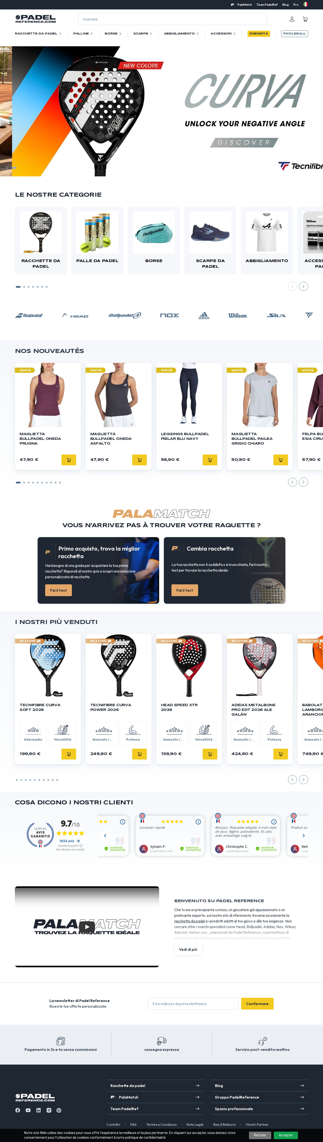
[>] (311, 111)
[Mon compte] (292, 19)
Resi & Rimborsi (224, 1124)
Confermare (257, 1003)
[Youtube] (28, 1110)
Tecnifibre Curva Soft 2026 (40, 708)
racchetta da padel (189, 921)
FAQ (133, 1124)
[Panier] (305, 19)
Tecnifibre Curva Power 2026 (110, 708)
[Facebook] (18, 1110)
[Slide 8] (56, 483)
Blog (285, 4)
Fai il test (58, 590)
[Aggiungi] (68, 754)
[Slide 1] (7, 168)
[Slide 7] (47, 287)
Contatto (113, 1124)
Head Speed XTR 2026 (179, 708)
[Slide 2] (14, 168)
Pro (296, 4)
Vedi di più (188, 949)
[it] (305, 4)
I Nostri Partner (257, 1124)
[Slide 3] (29, 287)
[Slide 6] (42, 287)
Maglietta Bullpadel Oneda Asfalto (111, 439)
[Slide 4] (33, 287)
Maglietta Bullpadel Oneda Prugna (40, 439)
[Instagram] (49, 1110)
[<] (11, 111)
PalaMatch (244, 4)
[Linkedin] (38, 1110)
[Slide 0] (18, 483)
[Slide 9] (60, 483)
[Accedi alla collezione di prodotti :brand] (29, 315)
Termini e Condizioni (161, 1124)
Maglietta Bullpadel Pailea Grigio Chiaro (251, 439)
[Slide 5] (38, 287)
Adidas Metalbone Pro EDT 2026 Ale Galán (253, 710)
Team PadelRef (267, 4)
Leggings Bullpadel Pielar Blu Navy (185, 437)
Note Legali (195, 1124)
